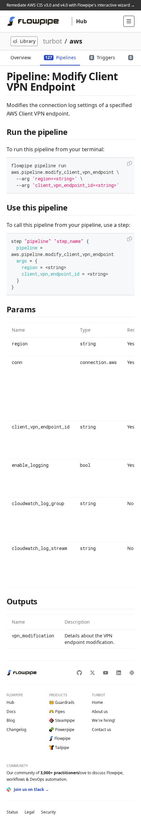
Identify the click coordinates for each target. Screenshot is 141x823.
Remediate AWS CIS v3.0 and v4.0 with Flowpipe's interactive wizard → (71, 5)
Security (48, 812)
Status (12, 812)
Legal (29, 812)
